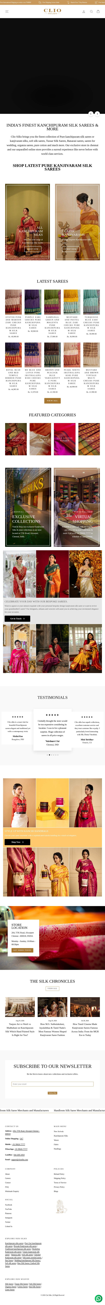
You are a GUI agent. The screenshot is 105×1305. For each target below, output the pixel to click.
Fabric (56, 1144)
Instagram (8, 1218)
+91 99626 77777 (18, 1144)
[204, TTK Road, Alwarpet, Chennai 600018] (52, 938)
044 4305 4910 (19, 1155)
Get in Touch (16, 619)
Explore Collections (52, 105)
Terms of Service (60, 1183)
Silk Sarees (9, 1284)
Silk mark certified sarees (32, 1258)
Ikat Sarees (9, 1260)
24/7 (21, 1139)
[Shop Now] (27, 222)
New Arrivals (59, 1131)
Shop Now (15, 842)
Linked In (8, 1226)
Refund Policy (59, 1174)
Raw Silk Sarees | (24, 1263)
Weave (56, 1140)
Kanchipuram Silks (61, 1136)
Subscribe (52, 1093)
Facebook (8, 1205)
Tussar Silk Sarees (21, 1284)
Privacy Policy (59, 1187)
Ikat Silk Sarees (34, 1287)
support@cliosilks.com (19, 1160)
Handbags (57, 1149)
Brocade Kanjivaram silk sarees (25, 1246)
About (7, 1174)
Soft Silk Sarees (35, 1284)
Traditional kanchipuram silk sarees (18, 1249)
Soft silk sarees (27, 1255)
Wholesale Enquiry (12, 1191)
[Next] (97, 113)
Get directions (22, 950)
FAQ (7, 1187)
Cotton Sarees (23, 1287)
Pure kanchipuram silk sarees (75, 136)
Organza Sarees (10, 1287)
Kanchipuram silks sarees (14, 1243)
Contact (8, 1183)
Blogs (56, 1191)
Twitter (7, 1222)
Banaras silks (16, 1255)
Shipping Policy (60, 1178)
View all (52, 401)
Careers (7, 1178)
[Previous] (90, 113)
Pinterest (8, 1213)
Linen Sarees (9, 1290)
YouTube (8, 1209)
